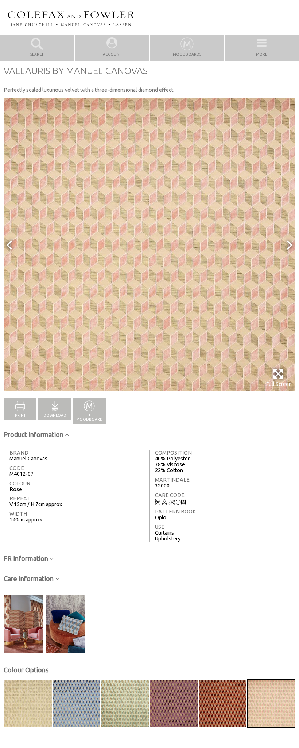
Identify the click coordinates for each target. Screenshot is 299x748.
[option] (149, 244)
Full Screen (279, 384)
